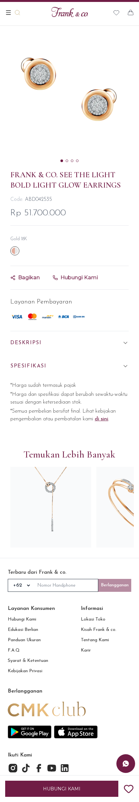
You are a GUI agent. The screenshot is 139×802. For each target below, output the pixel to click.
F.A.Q (14, 650)
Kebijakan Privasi (25, 671)
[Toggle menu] (8, 12)
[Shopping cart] (130, 12)
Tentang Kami (95, 640)
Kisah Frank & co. (98, 629)
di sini (101, 419)
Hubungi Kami (22, 619)
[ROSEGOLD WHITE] (14, 250)
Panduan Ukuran (24, 640)
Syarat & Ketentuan (28, 660)
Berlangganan (115, 585)
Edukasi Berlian (23, 629)
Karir (86, 650)
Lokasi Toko (93, 619)
